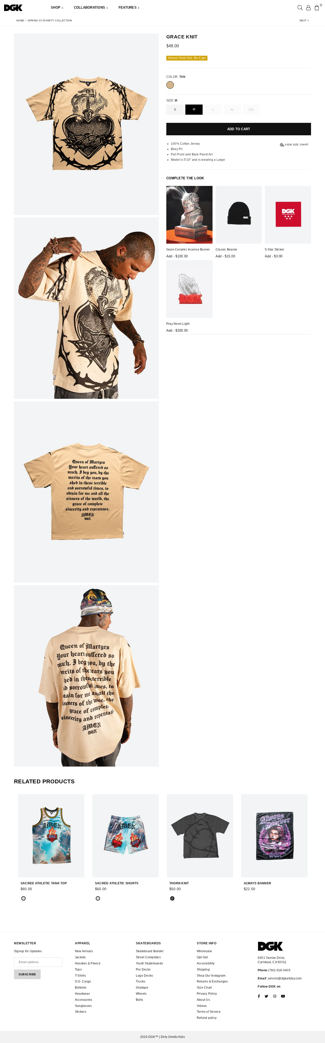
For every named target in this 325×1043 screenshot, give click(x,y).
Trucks (140, 981)
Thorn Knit (179, 883)
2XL (251, 110)
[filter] (170, 85)
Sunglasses (83, 1006)
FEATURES (128, 7)
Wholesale (204, 951)
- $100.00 (177, 256)
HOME (20, 20)
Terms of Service (209, 1011)
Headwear (82, 993)
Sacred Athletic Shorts (116, 883)
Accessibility (206, 963)
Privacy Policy (207, 993)
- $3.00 (274, 256)
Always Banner (257, 883)
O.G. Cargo (83, 981)
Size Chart (204, 987)
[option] (86, 124)
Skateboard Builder (150, 951)
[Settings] (308, 7)
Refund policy (207, 1018)
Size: (171, 100)
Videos (202, 1006)
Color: (175, 77)
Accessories (83, 1000)
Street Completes (148, 957)
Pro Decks (143, 969)
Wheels (141, 993)
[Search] (299, 7)
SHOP (56, 7)
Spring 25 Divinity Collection (50, 20)
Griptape (142, 987)
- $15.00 (225, 256)
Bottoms (81, 987)
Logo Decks (144, 975)
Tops (78, 969)
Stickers (80, 1011)
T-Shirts (80, 975)
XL (232, 110)
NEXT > (304, 20)
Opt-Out (202, 957)
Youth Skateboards (149, 963)
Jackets (80, 957)
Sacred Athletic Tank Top (44, 883)
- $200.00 (177, 330)
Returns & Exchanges (212, 981)
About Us (203, 1000)
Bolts (139, 1000)
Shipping (203, 969)
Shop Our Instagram (211, 975)
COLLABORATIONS (90, 7)
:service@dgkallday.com (284, 978)
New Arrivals (84, 951)
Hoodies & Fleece (88, 963)
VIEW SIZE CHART (296, 144)
